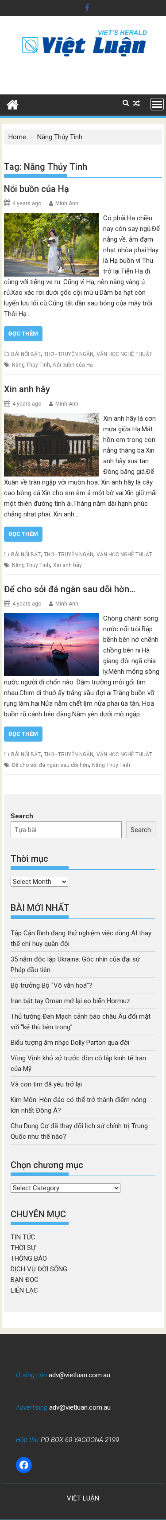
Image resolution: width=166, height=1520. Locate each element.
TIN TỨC (23, 1237)
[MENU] (157, 104)
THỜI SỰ (23, 1248)
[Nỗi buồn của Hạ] (51, 218)
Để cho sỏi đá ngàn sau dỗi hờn (50, 765)
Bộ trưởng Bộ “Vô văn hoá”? (52, 985)
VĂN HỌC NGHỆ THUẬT (124, 354)
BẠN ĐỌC (25, 1280)
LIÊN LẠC (24, 1290)
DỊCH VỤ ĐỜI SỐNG (39, 1269)
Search (22, 816)
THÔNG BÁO (29, 1258)
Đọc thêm (23, 333)
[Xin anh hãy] (51, 418)
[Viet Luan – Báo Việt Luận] (12, 103)
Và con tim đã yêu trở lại (46, 1084)
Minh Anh (66, 203)
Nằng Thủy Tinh (31, 365)
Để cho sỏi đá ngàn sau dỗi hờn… (69, 589)
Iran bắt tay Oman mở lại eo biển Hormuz (70, 1001)
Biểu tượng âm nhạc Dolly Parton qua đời (70, 1043)
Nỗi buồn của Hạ (36, 189)
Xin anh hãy (27, 389)
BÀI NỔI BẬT (26, 354)
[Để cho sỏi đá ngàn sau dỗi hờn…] (51, 618)
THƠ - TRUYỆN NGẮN (68, 354)
